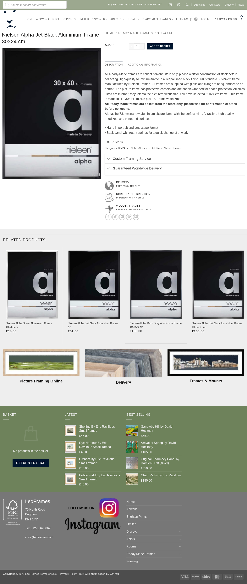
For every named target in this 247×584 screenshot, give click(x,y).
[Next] (94, 113)
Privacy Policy (68, 573)
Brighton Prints (64, 19)
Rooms (131, 19)
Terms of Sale (48, 573)
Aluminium (144, 148)
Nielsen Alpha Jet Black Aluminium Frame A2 (93, 325)
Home (29, 19)
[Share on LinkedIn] (136, 217)
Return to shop (31, 463)
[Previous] (8, 113)
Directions (199, 4)
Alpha (134, 148)
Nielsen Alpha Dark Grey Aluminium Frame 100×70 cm (156, 325)
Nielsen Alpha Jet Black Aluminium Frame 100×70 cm (217, 325)
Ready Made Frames (156, 19)
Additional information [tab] (145, 64)
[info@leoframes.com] (171, 5)
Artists (116, 19)
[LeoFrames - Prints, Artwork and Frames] (11, 19)
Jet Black (157, 148)
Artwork (42, 19)
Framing (182, 19)
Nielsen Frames (172, 148)
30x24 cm (164, 33)
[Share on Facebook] (108, 217)
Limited (84, 19)
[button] (229, 19)
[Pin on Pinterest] (129, 217)
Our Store (214, 4)
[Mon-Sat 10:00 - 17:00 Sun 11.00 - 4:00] (179, 5)
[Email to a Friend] (122, 217)
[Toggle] (108, 159)
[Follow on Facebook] (190, 19)
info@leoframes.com (39, 537)
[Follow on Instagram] (195, 19)
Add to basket (160, 46)
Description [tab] (114, 64)
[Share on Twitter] (115, 217)
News (241, 4)
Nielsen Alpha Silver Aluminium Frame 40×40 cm (29, 325)
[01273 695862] (187, 5)
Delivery (229, 4)
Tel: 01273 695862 (38, 528)
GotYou (114, 573)
